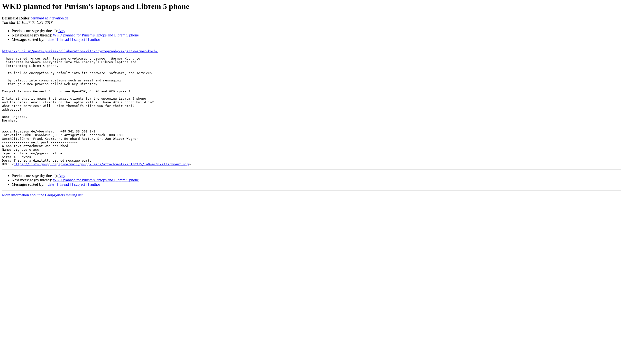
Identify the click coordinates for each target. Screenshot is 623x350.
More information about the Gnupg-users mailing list (42, 195)
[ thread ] (64, 39)
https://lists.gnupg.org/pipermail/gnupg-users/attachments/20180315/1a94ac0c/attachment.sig (101, 164)
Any (61, 31)
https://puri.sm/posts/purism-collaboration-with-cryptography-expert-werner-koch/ (80, 51)
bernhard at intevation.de (49, 18)
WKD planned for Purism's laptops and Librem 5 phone (96, 35)
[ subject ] (79, 39)
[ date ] (51, 39)
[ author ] (95, 39)
